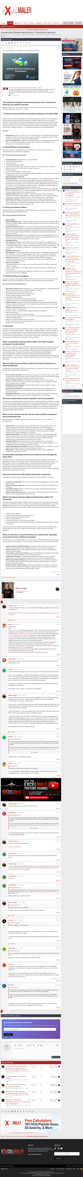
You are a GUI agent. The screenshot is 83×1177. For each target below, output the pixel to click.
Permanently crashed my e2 (73, 204)
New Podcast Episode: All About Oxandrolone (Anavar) (16, 1085)
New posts (3, 26)
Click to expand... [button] (34, 752)
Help (74, 1169)
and (10, 577)
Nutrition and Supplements (71, 349)
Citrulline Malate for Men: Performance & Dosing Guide (72, 342)
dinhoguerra (12, 812)
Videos (25, 23)
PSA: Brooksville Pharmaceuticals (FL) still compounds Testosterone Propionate (72, 296)
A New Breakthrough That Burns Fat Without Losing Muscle (72, 380)
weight (36, 630)
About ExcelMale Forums (34, 1154)
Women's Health (57, 35)
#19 (59, 964)
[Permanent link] (29, 105)
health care (50, 644)
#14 (59, 876)
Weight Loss (48, 35)
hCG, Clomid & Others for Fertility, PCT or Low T (71, 200)
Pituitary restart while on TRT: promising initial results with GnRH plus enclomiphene (73, 192)
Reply (58, 574)
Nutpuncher (12, 659)
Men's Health (32, 35)
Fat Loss (25, 35)
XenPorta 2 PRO (35, 1175)
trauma (49, 718)
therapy (39, 716)
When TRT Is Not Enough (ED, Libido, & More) (72, 230)
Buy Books (56, 23)
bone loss (11, 635)
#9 (59, 804)
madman (11, 920)
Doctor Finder (47, 23)
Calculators (39, 23)
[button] (6, 23)
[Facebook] (55, 1149)
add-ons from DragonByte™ (38, 1173)
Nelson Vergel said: (14, 739)
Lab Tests (31, 23)
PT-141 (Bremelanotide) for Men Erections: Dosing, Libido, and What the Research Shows (72, 330)
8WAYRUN (49, 1175)
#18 (59, 948)
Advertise (80, 1166)
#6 (59, 695)
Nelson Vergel (21, 588)
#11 (59, 841)
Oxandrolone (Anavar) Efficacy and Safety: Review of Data (25, 87)
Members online (68, 391)
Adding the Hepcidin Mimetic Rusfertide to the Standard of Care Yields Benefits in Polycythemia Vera (72, 237)
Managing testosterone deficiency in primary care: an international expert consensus (72, 367)
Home (3, 23)
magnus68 (11, 948)
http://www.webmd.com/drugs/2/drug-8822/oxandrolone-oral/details (28, 652)
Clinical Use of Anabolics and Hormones (17, 1080)
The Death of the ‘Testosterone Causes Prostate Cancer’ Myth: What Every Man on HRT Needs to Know (73, 271)
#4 (59, 659)
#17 (59, 920)
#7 (59, 736)
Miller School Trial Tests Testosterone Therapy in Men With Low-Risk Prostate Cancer (73, 284)
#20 (59, 985)
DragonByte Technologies (54, 1173)
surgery (28, 718)
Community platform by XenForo (41, 1171)
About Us (69, 1166)
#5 (59, 669)
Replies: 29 (11, 48)
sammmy (11, 964)
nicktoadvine (12, 853)
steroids (10, 637)
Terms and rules (60, 1169)
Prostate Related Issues (71, 279)
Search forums (10, 26)
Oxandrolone (26, 635)
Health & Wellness (69, 245)
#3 (59, 624)
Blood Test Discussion (70, 265)
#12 (59, 853)
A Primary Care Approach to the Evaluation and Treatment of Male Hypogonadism (73, 354)
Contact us (52, 1169)
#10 (59, 812)
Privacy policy (68, 1169)
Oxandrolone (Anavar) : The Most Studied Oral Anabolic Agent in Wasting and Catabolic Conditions (16, 1068)
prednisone (31, 633)
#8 (59, 763)
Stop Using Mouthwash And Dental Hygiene (73, 318)
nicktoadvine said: (13, 905)
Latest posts (67, 188)
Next (7, 602)
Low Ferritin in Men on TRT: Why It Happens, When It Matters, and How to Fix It (73, 213)
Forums (10, 23)
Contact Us (74, 1166)
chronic (33, 718)
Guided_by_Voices (53, 1067)
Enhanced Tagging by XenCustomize (42, 1174)
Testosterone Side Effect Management (71, 209)
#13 (59, 864)
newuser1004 (66, 394)
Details (62, 1173)
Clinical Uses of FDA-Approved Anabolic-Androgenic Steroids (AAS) (17, 1092)
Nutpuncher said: (13, 950)
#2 (59, 605)
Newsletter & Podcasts (24, 1088)
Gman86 (10, 985)
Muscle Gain (40, 35)
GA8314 (10, 669)
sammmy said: (12, 987)
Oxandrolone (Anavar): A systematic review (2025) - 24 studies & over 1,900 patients (18, 1102)
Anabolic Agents (17, 35)
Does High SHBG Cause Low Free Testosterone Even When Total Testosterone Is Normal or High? (73, 258)
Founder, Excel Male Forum (21, 591)
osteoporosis (18, 635)
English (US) (5, 1169)
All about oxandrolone (14, 847)
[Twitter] (58, 1149)
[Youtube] (61, 1149)
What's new (17, 23)
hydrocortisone (23, 633)
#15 (59, 885)
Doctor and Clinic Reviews (71, 315)
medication (14, 630)
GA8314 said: (12, 766)
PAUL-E (10, 624)
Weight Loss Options (70, 386)
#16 (59, 902)
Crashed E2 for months (71, 248)
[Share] (60, 48)
